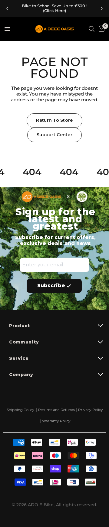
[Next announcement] (101, 8)
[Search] (92, 29)
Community (24, 342)
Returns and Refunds (55, 409)
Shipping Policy (20, 409)
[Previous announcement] (7, 8)
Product (19, 326)
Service (19, 358)
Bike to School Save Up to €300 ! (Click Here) (54, 8)
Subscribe (51, 285)
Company (21, 374)
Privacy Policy (90, 409)
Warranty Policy (56, 421)
